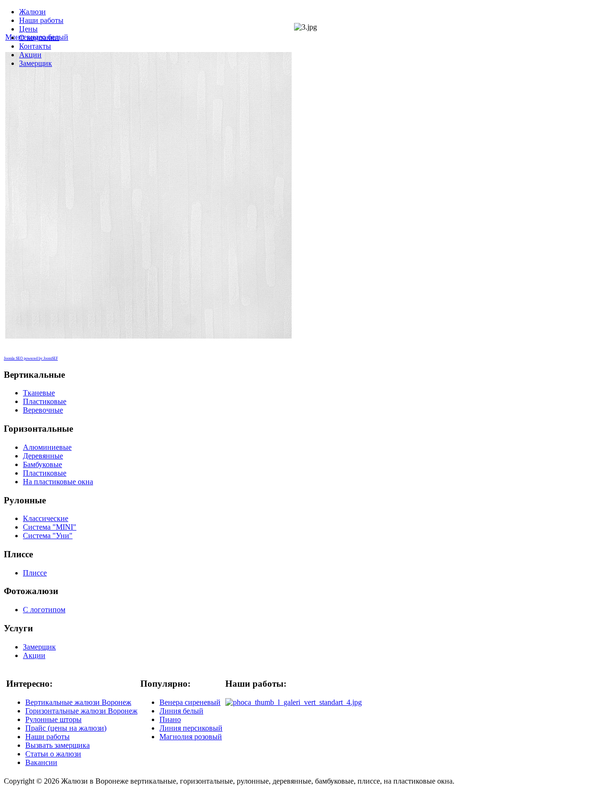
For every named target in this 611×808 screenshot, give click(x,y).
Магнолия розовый (190, 737)
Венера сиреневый (190, 702)
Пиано (170, 719)
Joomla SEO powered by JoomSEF (31, 358)
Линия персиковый (190, 728)
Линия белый (181, 711)
